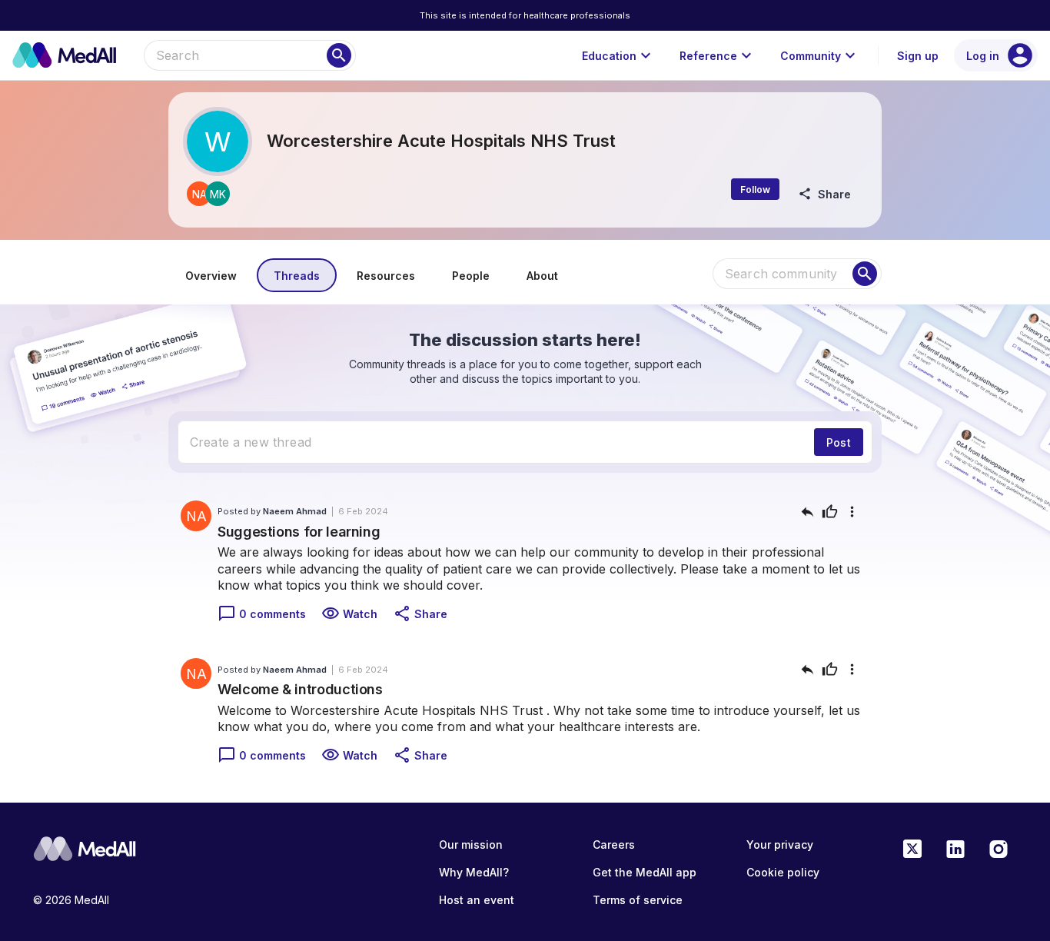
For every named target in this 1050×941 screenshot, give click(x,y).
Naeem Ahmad (295, 511)
